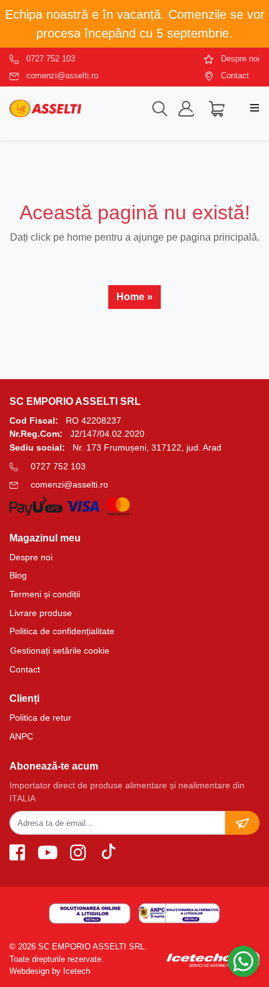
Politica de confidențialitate (61, 631)
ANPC (21, 736)
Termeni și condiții (44, 594)
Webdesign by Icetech (49, 971)
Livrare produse (40, 613)
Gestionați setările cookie (59, 650)
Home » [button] (134, 296)
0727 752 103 (50, 58)
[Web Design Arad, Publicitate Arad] (213, 958)
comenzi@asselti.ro (62, 75)
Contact (235, 75)
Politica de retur (40, 718)
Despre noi (240, 58)
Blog (18, 575)
